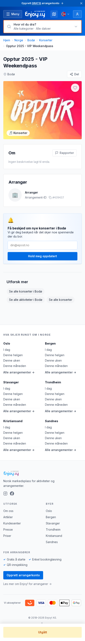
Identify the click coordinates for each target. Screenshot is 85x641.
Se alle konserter (60, 299)
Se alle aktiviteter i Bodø (25, 299)
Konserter (45, 40)
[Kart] (54, 14)
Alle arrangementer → (18, 372)
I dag (6, 349)
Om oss (8, 511)
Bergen (50, 343)
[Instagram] (5, 493)
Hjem (6, 40)
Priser (7, 535)
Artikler (8, 517)
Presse (8, 529)
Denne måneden (14, 366)
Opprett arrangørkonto (23, 575)
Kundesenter (12, 523)
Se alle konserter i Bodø (25, 291)
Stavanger (11, 382)
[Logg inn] (77, 14)
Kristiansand (12, 421)
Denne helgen (13, 355)
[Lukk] (81, 3)
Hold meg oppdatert (42, 256)
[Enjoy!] (42, 473)
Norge (18, 40)
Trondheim (53, 382)
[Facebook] (12, 493)
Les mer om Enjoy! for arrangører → (27, 584)
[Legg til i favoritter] (75, 88)
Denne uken (11, 360)
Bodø (31, 40)
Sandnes (51, 421)
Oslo (6, 343)
